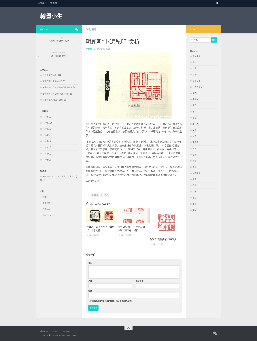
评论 (90, 263)
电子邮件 (140, 281)
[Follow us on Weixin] (76, 29)
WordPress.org (49, 215)
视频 (194, 197)
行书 (194, 191)
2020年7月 (47, 147)
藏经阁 (53, 3)
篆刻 (94, 29)
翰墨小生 (51, 16)
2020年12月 (47, 122)
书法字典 (42, 3)
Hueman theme (70, 335)
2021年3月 (47, 116)
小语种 (195, 99)
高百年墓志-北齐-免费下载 (54, 99)
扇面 (194, 105)
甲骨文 (195, 142)
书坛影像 (196, 56)
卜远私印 (95, 195)
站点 (90, 290)
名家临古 (196, 80)
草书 (194, 185)
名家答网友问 (198, 87)
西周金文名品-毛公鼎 (52, 75)
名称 (90, 281)
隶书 (194, 204)
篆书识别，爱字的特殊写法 (55, 81)
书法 (194, 62)
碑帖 (194, 148)
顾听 (106, 195)
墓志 (194, 93)
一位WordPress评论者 (52, 176)
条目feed (46, 202)
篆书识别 (196, 173)
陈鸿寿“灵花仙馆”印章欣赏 (163, 239)
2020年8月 (47, 141)
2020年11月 (47, 129)
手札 (194, 111)
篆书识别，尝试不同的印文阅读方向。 (60, 87)
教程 (194, 117)
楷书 (194, 130)
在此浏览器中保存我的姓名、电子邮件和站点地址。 (113, 301)
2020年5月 (47, 159)
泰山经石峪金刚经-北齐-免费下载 (57, 93)
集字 (194, 210)
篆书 (194, 154)
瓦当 (194, 136)
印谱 (88, 29)
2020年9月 (47, 135)
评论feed (46, 209)
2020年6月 (47, 153)
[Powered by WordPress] (49, 335)
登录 (45, 196)
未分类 (195, 124)
